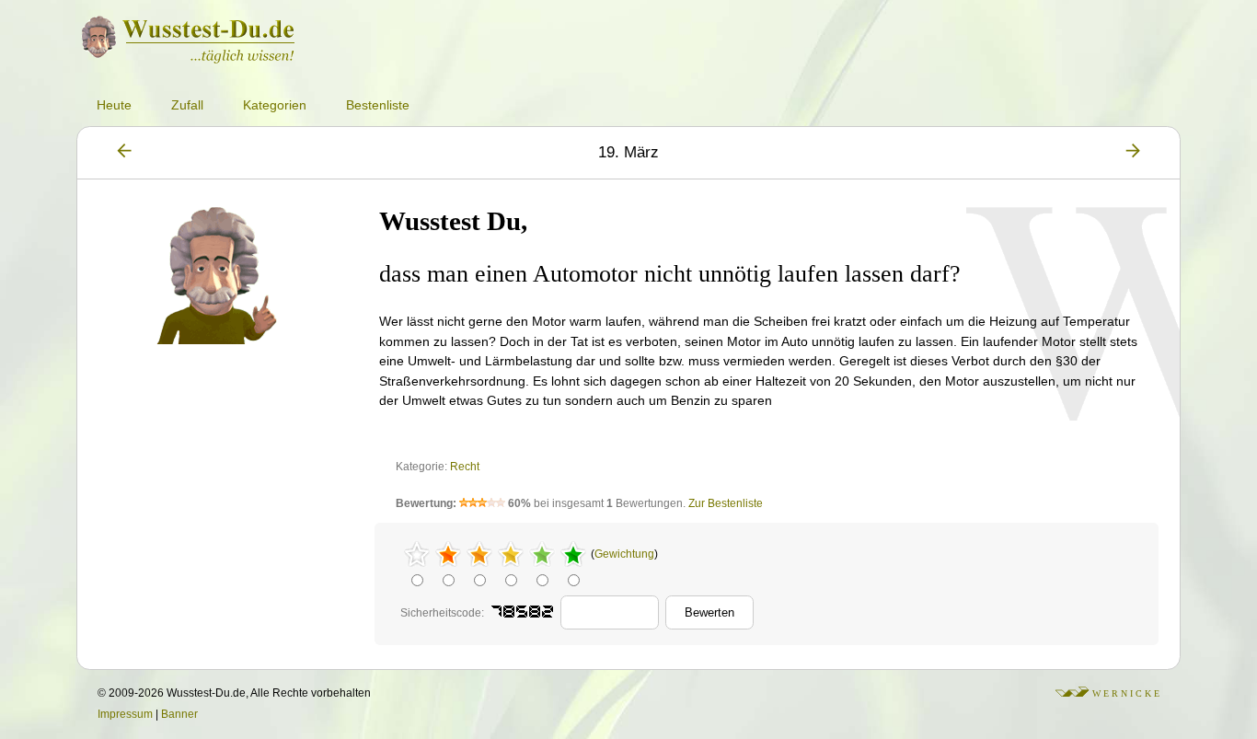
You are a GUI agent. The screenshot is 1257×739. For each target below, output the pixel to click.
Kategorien (274, 105)
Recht (464, 466)
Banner (179, 714)
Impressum (125, 714)
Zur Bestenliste (725, 503)
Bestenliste (377, 105)
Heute (114, 105)
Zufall (187, 105)
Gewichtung (624, 554)
